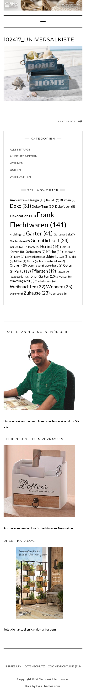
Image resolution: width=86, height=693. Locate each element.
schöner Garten (40, 276)
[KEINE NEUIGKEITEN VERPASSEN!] (39, 481)
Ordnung (18, 265)
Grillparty (31, 246)
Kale (28, 686)
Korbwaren (35, 252)
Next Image (66, 121)
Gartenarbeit (64, 234)
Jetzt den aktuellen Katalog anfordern (30, 629)
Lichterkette (35, 256)
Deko (20, 206)
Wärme (16, 293)
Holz (65, 246)
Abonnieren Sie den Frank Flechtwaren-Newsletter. (39, 528)
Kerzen (17, 252)
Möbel (20, 261)
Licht (19, 256)
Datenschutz (35, 666)
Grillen (16, 246)
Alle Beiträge (20, 149)
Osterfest (35, 265)
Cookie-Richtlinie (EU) (64, 666)
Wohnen (16, 163)
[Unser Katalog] (39, 582)
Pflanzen (44, 271)
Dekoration (23, 216)
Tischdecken (45, 281)
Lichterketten (57, 256)
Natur (32, 261)
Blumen (67, 200)
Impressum (13, 666)
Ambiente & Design (23, 156)
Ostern (15, 170)
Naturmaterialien (52, 261)
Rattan (63, 271)
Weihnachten (20, 177)
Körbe (54, 251)
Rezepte (17, 276)
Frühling (17, 234)
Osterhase (53, 265)
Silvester (64, 276)
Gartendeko (20, 241)
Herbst (49, 246)
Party (22, 271)
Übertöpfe (59, 293)
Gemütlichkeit (50, 240)
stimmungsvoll (22, 281)
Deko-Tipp (43, 206)
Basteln (52, 200)
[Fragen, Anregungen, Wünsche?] (39, 374)
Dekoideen (65, 206)
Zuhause (37, 293)
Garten (39, 233)
